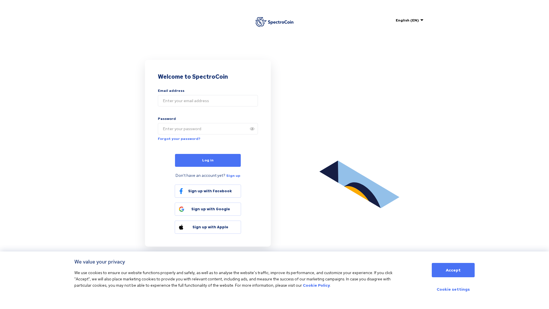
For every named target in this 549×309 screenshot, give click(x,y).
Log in (208, 160)
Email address (171, 90)
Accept (453, 270)
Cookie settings (453, 289)
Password (167, 118)
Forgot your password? (179, 138)
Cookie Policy (316, 285)
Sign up (233, 175)
